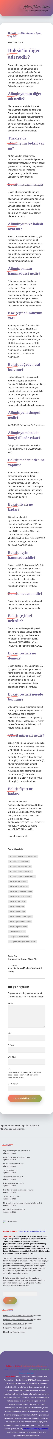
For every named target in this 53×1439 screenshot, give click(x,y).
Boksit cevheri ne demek (19, 886)
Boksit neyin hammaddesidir (20, 922)
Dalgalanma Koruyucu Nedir (13, 1324)
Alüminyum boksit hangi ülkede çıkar (23, 856)
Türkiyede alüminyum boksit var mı (22, 942)
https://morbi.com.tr (30, 1125)
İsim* (10, 1033)
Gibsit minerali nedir (17, 932)
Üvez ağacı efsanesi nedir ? (13, 1183)
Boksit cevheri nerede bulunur (21, 891)
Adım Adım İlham (37, 7)
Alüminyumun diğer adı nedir (20, 871)
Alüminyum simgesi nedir (19, 861)
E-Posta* (11, 1045)
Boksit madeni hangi (17, 912)
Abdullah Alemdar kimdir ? (13, 1177)
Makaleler (19, 849)
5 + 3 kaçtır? (13, 1084)
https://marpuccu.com (10, 1125)
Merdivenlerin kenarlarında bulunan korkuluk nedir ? (22, 1203)
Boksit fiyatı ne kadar (17, 902)
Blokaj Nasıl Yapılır (10, 1332)
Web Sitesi (12, 1057)
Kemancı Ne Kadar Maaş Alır (22, 959)
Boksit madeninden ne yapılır (20, 917)
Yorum (10, 1003)
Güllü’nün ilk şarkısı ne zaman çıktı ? (16, 1157)
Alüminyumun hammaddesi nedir (22, 876)
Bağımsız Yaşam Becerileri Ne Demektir (18, 1316)
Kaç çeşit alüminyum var (19, 937)
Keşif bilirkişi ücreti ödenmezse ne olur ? (18, 1190)
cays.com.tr (21, 836)
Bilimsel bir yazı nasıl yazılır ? (14, 1209)
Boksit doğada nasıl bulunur (20, 897)
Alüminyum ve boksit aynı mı (20, 866)
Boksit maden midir (17, 907)
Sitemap (21, 1129)
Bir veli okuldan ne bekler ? (13, 1164)
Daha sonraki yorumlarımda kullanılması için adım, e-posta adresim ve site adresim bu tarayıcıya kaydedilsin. (24, 1075)
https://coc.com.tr (8, 1129)
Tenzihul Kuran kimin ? (11, 1196)
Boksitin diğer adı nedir (18, 927)
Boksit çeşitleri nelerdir (18, 881)
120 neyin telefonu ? (10, 1170)
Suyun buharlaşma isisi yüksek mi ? (16, 1151)
